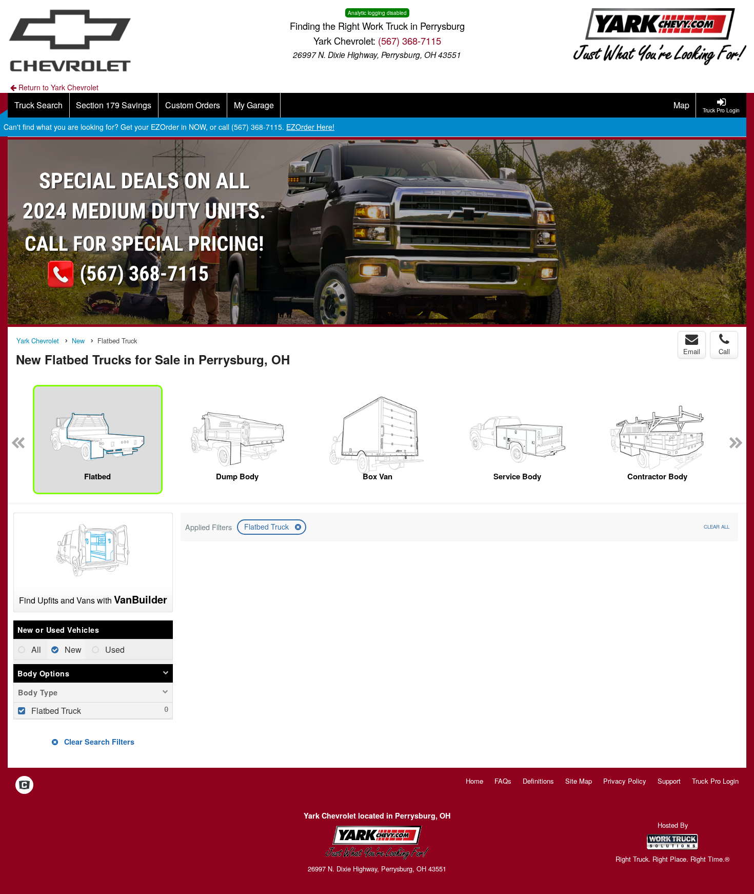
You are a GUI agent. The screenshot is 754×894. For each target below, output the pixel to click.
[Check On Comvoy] (24, 786)
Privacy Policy (624, 781)
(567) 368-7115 (409, 40)
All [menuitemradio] (35, 649)
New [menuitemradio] (72, 649)
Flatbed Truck (267, 526)
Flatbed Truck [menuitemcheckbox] (55, 710)
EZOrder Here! (310, 127)
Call (724, 351)
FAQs (502, 781)
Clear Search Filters (98, 741)
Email (691, 351)
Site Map (578, 781)
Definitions (538, 781)
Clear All (716, 526)
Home (474, 781)
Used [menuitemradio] (114, 649)
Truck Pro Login (715, 781)
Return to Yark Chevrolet (57, 87)
